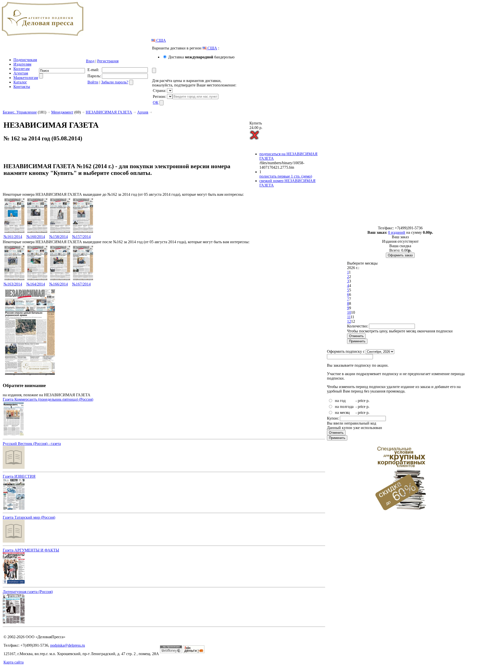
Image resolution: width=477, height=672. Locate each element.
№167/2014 (81, 284)
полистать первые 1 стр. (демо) (285, 176)
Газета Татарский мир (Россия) (29, 517)
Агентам (20, 73)
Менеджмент (62, 112)
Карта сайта (13, 662)
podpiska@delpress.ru (67, 645)
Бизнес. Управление (20, 112)
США (160, 40)
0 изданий (396, 232)
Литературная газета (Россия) (28, 592)
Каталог (20, 82)
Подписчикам (25, 60)
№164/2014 (35, 284)
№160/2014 (35, 237)
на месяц (342, 412)
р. (367, 400)
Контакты (21, 86)
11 (349, 317)
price (361, 400)
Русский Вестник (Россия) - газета (32, 443)
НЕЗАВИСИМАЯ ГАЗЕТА (109, 112)
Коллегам (21, 69)
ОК (156, 102)
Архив (142, 112)
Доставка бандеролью (201, 57)
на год (340, 400)
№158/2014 (58, 237)
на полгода (344, 406)
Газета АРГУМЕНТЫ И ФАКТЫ (31, 550)
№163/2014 (12, 284)
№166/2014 (58, 284)
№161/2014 (12, 237)
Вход (90, 61)
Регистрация (108, 61)
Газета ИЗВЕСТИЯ (19, 476)
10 (349, 312)
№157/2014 (81, 237)
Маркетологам (25, 78)
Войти (92, 82)
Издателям (22, 64)
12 (349, 321)
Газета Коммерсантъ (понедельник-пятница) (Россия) (48, 399)
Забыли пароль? (114, 82)
